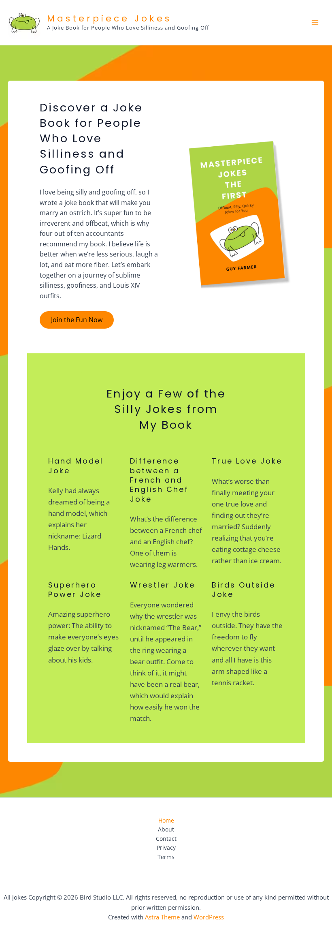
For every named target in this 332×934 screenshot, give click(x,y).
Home (166, 820)
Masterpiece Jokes (109, 18)
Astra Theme (162, 917)
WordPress (209, 917)
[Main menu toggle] (315, 22)
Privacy (166, 847)
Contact (166, 838)
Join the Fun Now (76, 319)
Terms (166, 857)
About (166, 829)
